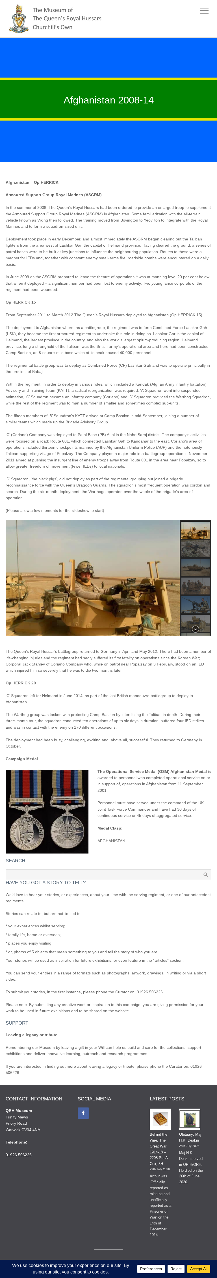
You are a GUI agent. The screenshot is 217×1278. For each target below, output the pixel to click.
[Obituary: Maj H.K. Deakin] (189, 1120)
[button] (195, 530)
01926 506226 (19, 1155)
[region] (108, 578)
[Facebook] (83, 1113)
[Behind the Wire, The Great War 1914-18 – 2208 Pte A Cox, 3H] (160, 1120)
